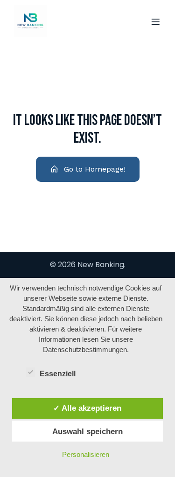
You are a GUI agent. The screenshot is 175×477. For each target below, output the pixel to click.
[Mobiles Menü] (155, 21)
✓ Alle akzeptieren (87, 408)
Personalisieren (85, 454)
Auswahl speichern (87, 431)
